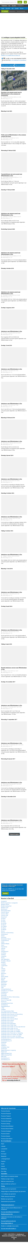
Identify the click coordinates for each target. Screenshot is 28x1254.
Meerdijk (3, 978)
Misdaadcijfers (12, 11)
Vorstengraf (4, 1048)
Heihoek (3, 948)
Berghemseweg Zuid (6, 906)
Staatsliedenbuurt (5, 1006)
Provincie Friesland (6, 1116)
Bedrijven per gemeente (7, 1199)
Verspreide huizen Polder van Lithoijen (10, 1030)
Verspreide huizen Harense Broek (9, 1019)
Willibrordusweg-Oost (6, 1053)
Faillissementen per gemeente (8, 1189)
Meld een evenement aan (7, 1181)
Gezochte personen (21, 11)
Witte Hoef (3, 1056)
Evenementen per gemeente (8, 1201)
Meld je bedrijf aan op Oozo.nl (8, 1184)
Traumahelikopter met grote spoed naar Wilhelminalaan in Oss (11, 174)
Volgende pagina (14, 834)
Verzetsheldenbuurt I (6, 1039)
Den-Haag (3, 1171)
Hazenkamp (4, 946)
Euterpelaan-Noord (6, 939)
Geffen (2, 942)
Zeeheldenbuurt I (5, 1058)
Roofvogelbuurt (5, 998)
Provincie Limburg (5, 1123)
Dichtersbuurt (4, 934)
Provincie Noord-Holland (7, 1128)
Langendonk (4, 965)
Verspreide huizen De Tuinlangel (9, 1012)
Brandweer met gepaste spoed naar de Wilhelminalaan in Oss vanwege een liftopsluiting (11, 93)
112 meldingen (5, 11)
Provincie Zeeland (5, 1136)
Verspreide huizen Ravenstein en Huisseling (12, 1033)
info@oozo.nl (20, 1234)
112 (12, 8)
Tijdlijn (2, 8)
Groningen (3, 1154)
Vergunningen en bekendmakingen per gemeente (13, 1191)
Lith (2, 967)
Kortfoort (3, 962)
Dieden (3, 936)
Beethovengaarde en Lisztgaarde (9, 903)
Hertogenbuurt (4, 951)
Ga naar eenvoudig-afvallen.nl (8, 1228)
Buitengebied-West (5, 910)
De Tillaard (4, 926)
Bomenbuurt (4, 909)
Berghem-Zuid (4, 907)
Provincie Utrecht (5, 1133)
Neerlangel (4, 984)
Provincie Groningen (6, 1121)
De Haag (3, 921)
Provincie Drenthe (5, 1111)
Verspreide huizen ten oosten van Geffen (11, 1036)
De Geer (3, 920)
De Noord (3, 925)
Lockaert (3, 970)
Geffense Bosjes (5, 943)
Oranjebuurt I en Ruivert (7, 990)
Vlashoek (3, 1044)
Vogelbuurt (3, 1045)
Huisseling (3, 956)
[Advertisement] (14, 26)
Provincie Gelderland (6, 1118)
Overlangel (4, 994)
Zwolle (2, 1164)
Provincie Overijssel (6, 1131)
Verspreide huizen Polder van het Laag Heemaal (13, 1026)
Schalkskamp (4, 1005)
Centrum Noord (5, 912)
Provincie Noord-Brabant (7, 1126)
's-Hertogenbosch (5, 1159)
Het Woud (3, 953)
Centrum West (4, 914)
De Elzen (3, 918)
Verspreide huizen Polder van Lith (9, 1028)
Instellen (5, 893)
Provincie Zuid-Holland (6, 1138)
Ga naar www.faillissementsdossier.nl (10, 1212)
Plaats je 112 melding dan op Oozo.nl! (10, 55)
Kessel (2, 957)
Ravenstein (4, 995)
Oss (9, 5)
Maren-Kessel (4, 976)
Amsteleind (4, 901)
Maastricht (3, 1156)
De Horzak (3, 923)
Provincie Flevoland (6, 1113)
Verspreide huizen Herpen (7, 1020)
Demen (3, 931)
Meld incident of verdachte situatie (9, 1176)
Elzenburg (3, 937)
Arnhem (3, 1151)
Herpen (3, 950)
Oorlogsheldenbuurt (6, 989)
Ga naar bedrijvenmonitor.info (8, 1221)
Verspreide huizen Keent (7, 1022)
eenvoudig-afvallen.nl (13, 1080)
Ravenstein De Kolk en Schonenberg (10, 997)
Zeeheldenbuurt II (5, 1059)
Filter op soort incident (7, 65)
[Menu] (25, 2)
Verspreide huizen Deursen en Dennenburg (12, 1014)
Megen (3, 979)
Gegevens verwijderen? (8, 1235)
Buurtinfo (8, 8)
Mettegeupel (4, 981)
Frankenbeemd (5, 940)
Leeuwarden (4, 1149)
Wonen (21, 8)
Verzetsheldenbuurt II (6, 1041)
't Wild (2, 1008)
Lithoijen (3, 968)
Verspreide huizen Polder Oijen (8, 1025)
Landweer (3, 964)
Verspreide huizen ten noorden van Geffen (11, 1034)
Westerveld (4, 1052)
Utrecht (3, 1166)
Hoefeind (3, 954)
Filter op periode (19, 65)
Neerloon (3, 986)
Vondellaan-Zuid (5, 1047)
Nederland (4, 5)
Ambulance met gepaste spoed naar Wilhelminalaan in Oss (10, 214)
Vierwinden (4, 1042)
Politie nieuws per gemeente (8, 1196)
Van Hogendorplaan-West (7, 1011)
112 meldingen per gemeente (8, 1194)
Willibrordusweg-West (6, 1055)
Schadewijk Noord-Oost (7, 1003)
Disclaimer (18, 1235)
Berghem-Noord (5, 904)
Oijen (2, 987)
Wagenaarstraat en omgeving (8, 1050)
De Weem (3, 928)
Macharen (3, 973)
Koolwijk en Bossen (6, 961)
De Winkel (3, 929)
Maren (2, 975)
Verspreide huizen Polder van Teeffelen (10, 1031)
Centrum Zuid (4, 915)
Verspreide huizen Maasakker (8, 1023)
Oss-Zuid (14, 5)
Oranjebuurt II (4, 992)
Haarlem (3, 1161)
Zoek (20, 2)
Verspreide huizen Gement (7, 1017)
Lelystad (3, 1146)
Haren (2, 945)
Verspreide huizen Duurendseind (9, 1015)
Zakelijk (17, 8)
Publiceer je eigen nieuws (7, 1179)
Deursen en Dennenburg (7, 932)
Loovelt (3, 972)
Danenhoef (4, 917)
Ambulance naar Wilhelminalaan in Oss (11, 331)
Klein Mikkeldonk (5, 959)
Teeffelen (3, 1009)
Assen (2, 1143)
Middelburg (4, 1169)
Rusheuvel (3, 1001)
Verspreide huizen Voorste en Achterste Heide (12, 1037)
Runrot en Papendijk (6, 1000)
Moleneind (3, 983)
